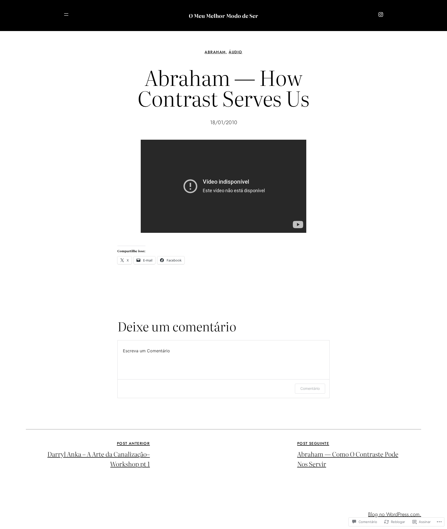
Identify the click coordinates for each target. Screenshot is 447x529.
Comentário (310, 388)
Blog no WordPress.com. (394, 514)
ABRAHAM (215, 52)
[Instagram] (381, 14)
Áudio (235, 52)
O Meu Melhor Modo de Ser (223, 15)
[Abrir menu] (66, 14)
